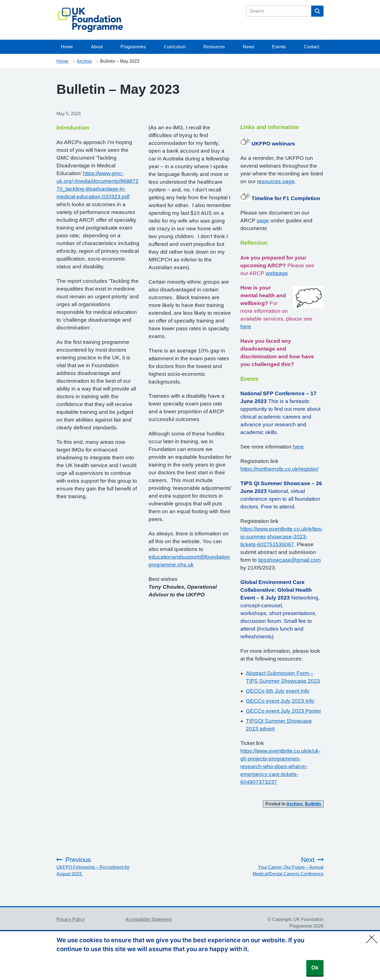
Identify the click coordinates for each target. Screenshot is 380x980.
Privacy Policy (70, 919)
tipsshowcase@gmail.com (289, 560)
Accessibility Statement (148, 919)
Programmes (133, 46)
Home (67, 46)
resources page (276, 181)
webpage (277, 273)
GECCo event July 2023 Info (280, 701)
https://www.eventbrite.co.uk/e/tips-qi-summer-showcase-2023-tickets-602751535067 (281, 536)
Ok (315, 967)
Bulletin (313, 804)
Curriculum (175, 46)
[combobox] (278, 11)
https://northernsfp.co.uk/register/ (279, 469)
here (245, 326)
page (263, 220)
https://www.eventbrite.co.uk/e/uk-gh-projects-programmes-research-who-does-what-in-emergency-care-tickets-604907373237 (280, 766)
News (248, 46)
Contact (311, 46)
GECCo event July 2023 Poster (283, 711)
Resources (214, 46)
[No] (373, 935)
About (97, 46)
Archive (84, 61)
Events (279, 46)
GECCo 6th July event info (277, 691)
